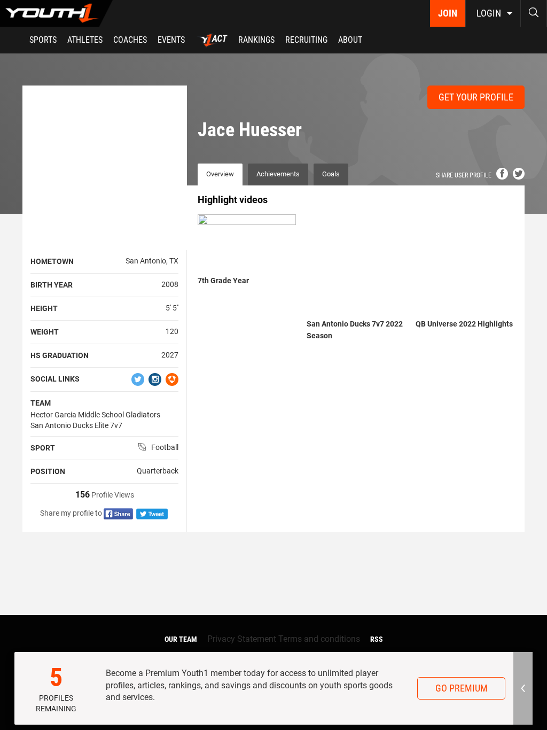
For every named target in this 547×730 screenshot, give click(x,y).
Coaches (130, 40)
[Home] (56, 13)
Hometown (52, 261)
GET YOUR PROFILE (476, 97)
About (350, 40)
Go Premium (461, 688)
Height (44, 308)
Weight (44, 332)
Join (447, 13)
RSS (376, 639)
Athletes (85, 40)
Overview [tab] (220, 174)
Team (40, 403)
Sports (43, 40)
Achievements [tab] (278, 174)
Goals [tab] (331, 174)
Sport (42, 448)
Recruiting (306, 40)
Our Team (181, 639)
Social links (55, 379)
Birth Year (51, 285)
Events (171, 40)
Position (47, 471)
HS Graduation (59, 355)
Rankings (256, 40)
